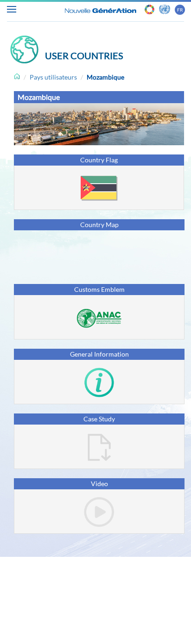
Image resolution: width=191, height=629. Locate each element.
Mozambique (105, 77)
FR (180, 9)
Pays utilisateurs (53, 77)
